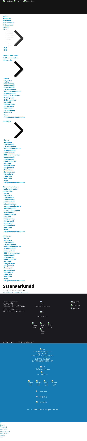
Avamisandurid (9, 94)
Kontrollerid (8, 174)
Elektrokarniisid (10, 100)
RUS (5, 48)
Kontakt (6, 27)
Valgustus (8, 81)
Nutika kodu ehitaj (10, 58)
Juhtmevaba (7, 60)
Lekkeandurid (9, 87)
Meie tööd (7, 21)
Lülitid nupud (9, 83)
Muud (6, 115)
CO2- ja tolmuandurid (12, 96)
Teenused (7, 18)
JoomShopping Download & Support (15, 292)
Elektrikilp (8, 176)
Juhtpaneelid (9, 106)
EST (4, 29)
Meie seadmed (8, 23)
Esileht (8, 29)
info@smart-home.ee (42, 306)
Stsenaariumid (9, 111)
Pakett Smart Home (10, 56)
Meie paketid (8, 25)
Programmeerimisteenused (14, 117)
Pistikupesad (9, 98)
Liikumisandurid (10, 89)
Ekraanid (7, 102)
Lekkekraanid (9, 85)
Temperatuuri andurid (12, 91)
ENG (5, 50)
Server (6, 79)
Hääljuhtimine (9, 104)
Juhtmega (7, 121)
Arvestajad (8, 108)
